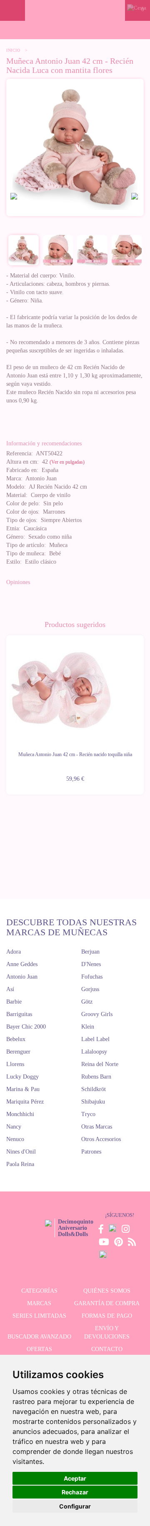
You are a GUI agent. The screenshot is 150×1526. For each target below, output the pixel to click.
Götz (86, 1002)
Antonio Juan (22, 977)
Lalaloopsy (94, 1052)
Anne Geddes (22, 964)
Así (10, 989)
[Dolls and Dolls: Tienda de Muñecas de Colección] (75, 10)
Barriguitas (19, 1014)
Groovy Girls (96, 1014)
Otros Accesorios (101, 1139)
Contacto (106, 1349)
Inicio (13, 50)
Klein (87, 1027)
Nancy (13, 1127)
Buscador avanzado (39, 1337)
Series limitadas (39, 1316)
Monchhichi (20, 1114)
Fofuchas (91, 977)
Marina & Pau (23, 1089)
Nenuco (15, 1139)
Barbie (14, 1002)
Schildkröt (93, 1089)
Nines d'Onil (21, 1152)
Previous (6, 710)
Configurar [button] (75, 1506)
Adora (13, 952)
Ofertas (39, 1349)
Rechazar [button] (75, 1492)
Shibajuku (93, 1102)
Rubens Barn (96, 1077)
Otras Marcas (96, 1127)
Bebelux (15, 1039)
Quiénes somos (106, 1291)
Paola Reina (20, 1164)
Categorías (39, 1291)
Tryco (88, 1114)
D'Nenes (91, 964)
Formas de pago (107, 1316)
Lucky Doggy (22, 1077)
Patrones (91, 1152)
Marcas (39, 1303)
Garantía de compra (107, 1303)
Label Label (95, 1039)
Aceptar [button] (75, 1478)
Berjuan (90, 952)
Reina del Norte (99, 1064)
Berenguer (18, 1052)
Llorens (15, 1064)
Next (144, 710)
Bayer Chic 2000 (26, 1027)
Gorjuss (90, 989)
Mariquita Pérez (25, 1102)
